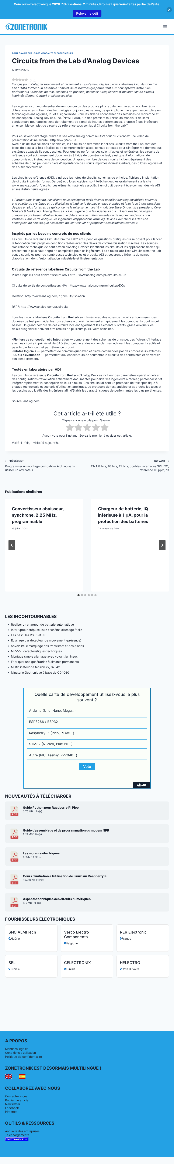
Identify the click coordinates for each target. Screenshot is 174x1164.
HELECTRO (130, 962)
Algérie (15, 938)
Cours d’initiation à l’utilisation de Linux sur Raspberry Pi (65, 876)
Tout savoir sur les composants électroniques (42, 53)
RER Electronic (133, 932)
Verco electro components (76, 934)
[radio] (70, 427)
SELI (12, 962)
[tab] (78, 595)
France (126, 938)
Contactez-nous (16, 1096)
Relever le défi (87, 13)
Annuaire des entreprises (22, 1131)
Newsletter (12, 1104)
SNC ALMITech (22, 932)
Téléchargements (17, 1135)
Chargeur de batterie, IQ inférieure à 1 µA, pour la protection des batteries (123, 515)
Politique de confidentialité (23, 1056)
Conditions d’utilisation (20, 1052)
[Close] (169, 9)
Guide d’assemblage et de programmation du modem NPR (66, 830)
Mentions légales (16, 1049)
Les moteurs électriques (41, 853)
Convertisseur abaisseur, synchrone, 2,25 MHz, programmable (38, 515)
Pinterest (11, 1111)
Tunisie (15, 969)
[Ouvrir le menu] (165, 26)
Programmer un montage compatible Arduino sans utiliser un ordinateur (40, 465)
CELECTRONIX (77, 962)
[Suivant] (162, 545)
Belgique (72, 943)
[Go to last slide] (11, 545)
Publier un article (16, 1100)
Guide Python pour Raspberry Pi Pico (51, 808)
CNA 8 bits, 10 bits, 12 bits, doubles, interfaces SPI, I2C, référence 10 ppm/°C (130, 465)
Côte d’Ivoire (130, 969)
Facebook (12, 1108)
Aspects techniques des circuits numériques (57, 899)
